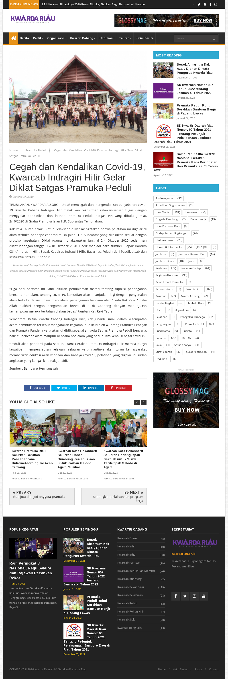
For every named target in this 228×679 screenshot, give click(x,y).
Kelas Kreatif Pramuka (169, 282)
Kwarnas (161, 296)
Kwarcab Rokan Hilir (130, 611)
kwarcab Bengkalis (129, 628)
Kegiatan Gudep (191, 268)
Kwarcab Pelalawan (130, 595)
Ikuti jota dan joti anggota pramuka (39, 497)
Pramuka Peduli (36, 150)
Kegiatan (161, 268)
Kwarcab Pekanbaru (130, 587)
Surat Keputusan (196, 352)
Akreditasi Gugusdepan (170, 205)
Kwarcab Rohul (127, 603)
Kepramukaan (164, 289)
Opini (159, 310)
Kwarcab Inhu (126, 555)
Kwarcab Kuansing (129, 579)
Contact (214, 669)
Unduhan (106, 38)
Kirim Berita (145, 38)
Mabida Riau (196, 303)
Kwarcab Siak (126, 619)
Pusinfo (187, 331)
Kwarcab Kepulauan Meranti (136, 571)
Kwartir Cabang (81, 38)
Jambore (161, 254)
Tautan (124, 38)
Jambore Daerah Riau (192, 254)
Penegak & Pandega (192, 317)
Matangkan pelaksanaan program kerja (118, 499)
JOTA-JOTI (202, 247)
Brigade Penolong (167, 219)
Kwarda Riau (193, 289)
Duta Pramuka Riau (167, 226)
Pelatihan (161, 317)
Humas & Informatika (169, 247)
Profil (37, 38)
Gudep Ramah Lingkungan (172, 233)
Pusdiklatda (163, 331)
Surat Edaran (164, 352)
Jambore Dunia (165, 261)
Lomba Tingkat (165, 303)
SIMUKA (186, 338)
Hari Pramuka (164, 240)
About (198, 669)
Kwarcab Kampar (128, 563)
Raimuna (161, 338)
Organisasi (55, 38)
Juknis (191, 261)
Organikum (182, 310)
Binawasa (191, 212)
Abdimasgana (164, 198)
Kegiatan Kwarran (167, 275)
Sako (159, 345)
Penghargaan (164, 324)
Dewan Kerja (198, 219)
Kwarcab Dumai (127, 538)
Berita (24, 38)
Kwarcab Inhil (126, 546)
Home (13, 150)
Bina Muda (162, 212)
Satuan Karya (182, 345)
